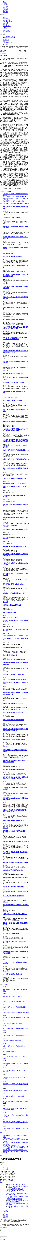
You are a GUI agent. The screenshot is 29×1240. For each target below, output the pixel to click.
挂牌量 (10, 191)
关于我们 (5, 1210)
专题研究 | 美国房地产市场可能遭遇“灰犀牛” (15, 877)
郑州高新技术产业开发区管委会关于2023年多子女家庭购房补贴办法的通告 (15, 429)
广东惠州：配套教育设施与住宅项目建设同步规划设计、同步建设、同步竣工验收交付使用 (15, 440)
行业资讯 (5, 6)
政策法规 (5, 9)
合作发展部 (6, 40)
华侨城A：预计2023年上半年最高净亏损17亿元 (16, 841)
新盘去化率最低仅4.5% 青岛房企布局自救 (14, 196)
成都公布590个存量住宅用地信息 (12, 605)
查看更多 (5, 283)
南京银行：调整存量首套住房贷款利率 (13, 769)
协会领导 (5, 18)
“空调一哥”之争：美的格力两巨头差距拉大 (15, 914)
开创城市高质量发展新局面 (14, 1199)
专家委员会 (6, 30)
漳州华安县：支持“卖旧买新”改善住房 (13, 382)
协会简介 (5, 17)
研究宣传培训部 (7, 42)
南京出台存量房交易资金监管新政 (12, 256)
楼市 (3, 191)
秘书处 (5, 28)
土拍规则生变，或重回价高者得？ (12, 217)
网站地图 (5, 1217)
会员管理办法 (7, 20)
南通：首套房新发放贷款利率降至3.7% (13, 820)
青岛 (1, 191)
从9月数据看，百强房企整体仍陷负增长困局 (15, 1150)
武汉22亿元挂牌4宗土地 (9, 612)
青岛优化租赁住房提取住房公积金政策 (13, 201)
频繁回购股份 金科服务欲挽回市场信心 (13, 584)
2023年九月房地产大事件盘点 (11, 1145)
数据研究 (5, 7)
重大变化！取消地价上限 (10, 655)
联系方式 (5, 1214)
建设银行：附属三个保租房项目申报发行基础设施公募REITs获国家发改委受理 (15, 777)
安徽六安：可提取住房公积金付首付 (13, 373)
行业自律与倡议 (7, 21)
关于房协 (5, 12)
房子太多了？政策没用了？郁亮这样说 (13, 674)
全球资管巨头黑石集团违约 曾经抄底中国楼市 (15, 862)
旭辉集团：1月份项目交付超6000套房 (13, 870)
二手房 (7, 191)
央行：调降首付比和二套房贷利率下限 (13, 720)
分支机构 (5, 44)
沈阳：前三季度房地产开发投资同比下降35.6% (16, 459)
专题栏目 (5, 10)
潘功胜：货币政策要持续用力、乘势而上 (14, 703)
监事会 (5, 24)
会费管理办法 (7, 26)
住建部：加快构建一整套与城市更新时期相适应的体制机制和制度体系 (15, 729)
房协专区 (5, 3)
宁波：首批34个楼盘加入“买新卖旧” (13, 400)
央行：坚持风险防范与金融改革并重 (13, 712)
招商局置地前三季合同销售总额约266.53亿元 (15, 529)
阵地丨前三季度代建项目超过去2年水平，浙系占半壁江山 (16, 1194)
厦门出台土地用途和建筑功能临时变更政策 (15, 421)
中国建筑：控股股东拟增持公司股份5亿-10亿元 (16, 546)
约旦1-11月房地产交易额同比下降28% (13, 896)
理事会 (5, 27)
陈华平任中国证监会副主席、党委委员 (13, 319)
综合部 (5, 38)
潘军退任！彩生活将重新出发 (11, 933)
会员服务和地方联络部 (9, 37)
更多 (7, 984)
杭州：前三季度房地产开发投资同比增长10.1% (16, 450)
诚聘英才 (5, 1211)
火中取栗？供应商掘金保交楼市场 (12, 974)
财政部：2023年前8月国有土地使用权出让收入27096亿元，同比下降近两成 (15, 338)
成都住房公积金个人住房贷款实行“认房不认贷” (16, 1017)
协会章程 (5, 23)
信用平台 (5, 4)
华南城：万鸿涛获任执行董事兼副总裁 (13, 886)
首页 (4, 2)
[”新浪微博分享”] (1, 54)
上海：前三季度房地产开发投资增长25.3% (14, 478)
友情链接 (5, 1216)
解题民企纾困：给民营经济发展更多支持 (14, 739)
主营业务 (5, 1213)
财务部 (5, 41)
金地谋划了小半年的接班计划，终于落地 (14, 593)
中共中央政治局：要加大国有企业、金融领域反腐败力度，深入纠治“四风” (15, 327)
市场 (1, 51)
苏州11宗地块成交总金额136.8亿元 (12, 647)
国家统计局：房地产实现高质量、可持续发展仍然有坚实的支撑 (17, 1201)
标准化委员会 (7, 31)
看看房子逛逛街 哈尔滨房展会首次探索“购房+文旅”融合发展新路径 (15, 1109)
